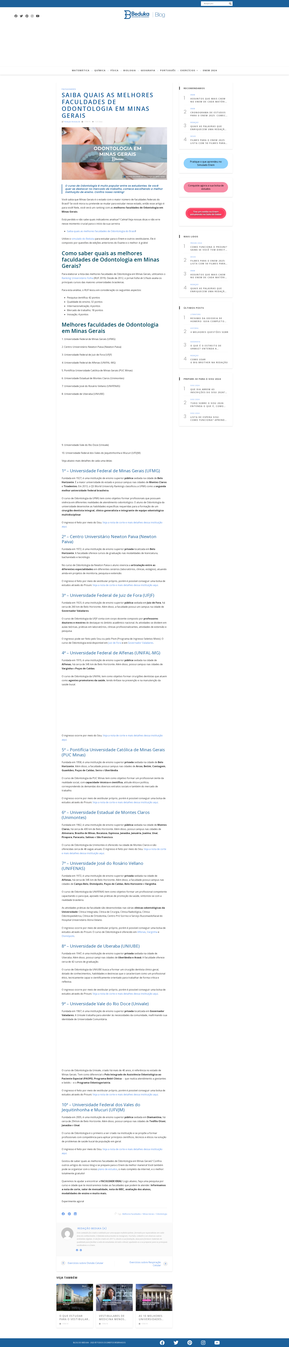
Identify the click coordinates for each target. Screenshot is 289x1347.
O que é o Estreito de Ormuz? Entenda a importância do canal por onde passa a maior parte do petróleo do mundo (207, 347)
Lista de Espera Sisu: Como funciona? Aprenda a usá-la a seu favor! (208, 419)
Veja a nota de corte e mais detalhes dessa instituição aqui (125, 585)
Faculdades (69, 89)
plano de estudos (107, 1169)
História (194, 328)
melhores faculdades (131, 1214)
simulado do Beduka (82, 238)
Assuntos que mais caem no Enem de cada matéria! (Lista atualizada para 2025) (209, 100)
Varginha (152, 932)
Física (114, 70)
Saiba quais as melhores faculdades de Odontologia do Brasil (101, 231)
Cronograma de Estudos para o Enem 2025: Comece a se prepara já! (208, 114)
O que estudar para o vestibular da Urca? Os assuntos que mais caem (74, 1317)
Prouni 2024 (196, 243)
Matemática (81, 70)
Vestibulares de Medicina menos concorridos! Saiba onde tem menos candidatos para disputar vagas (114, 1317)
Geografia (148, 70)
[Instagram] (32, 16)
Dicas (193, 136)
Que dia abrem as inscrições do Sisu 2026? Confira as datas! (207, 391)
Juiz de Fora (114, 642)
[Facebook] (16, 16)
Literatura (195, 314)
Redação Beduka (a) (72, 121)
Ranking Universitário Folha (77, 278)
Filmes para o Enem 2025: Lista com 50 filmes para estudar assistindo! (207, 142)
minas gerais (148, 1214)
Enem (192, 95)
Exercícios (187, 70)
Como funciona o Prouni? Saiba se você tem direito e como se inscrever (208, 248)
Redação (194, 122)
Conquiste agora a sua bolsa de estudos (206, 187)
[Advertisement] (144, 44)
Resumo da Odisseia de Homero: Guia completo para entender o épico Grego (207, 320)
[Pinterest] (26, 16)
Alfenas (141, 932)
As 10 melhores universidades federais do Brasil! (154, 1317)
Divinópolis (68, 936)
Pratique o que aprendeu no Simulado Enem (206, 163)
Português (168, 70)
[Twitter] (21, 16)
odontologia (161, 1214)
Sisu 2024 (195, 385)
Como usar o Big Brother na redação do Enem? (209, 361)
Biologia (129, 70)
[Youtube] (37, 16)
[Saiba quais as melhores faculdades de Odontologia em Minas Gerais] (114, 153)
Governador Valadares (140, 642)
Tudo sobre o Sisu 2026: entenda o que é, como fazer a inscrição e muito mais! (209, 405)
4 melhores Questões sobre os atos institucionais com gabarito (209, 332)
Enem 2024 (210, 70)
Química (100, 70)
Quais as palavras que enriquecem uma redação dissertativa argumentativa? (208, 128)
